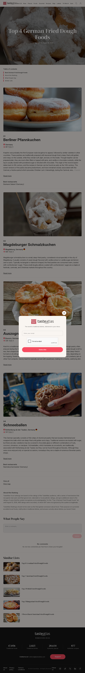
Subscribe (42, 349)
